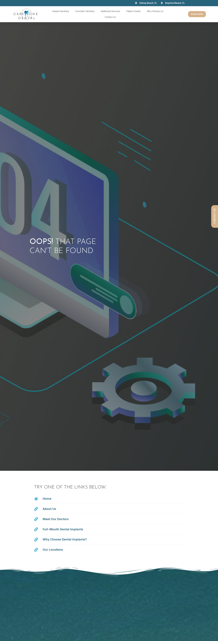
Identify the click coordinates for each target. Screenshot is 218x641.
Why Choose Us (155, 11)
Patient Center (133, 11)
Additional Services (110, 11)
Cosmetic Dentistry (84, 11)
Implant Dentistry (60, 11)
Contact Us (110, 17)
